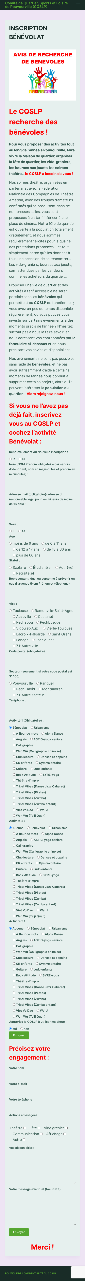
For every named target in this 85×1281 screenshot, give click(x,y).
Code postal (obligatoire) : (27, 651)
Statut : (14, 560)
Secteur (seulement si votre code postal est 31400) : (40, 673)
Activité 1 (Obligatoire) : (26, 720)
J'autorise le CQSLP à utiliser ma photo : (37, 1022)
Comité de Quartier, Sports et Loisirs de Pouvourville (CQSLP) (36, 5)
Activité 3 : (17, 921)
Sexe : (13, 524)
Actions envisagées (23, 1115)
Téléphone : (17, 700)
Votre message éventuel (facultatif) (35, 1189)
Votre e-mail (18, 1084)
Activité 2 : (17, 821)
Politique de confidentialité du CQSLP (30, 1273)
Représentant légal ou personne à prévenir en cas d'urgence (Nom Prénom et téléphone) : (42, 581)
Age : (12, 536)
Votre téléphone (20, 1099)
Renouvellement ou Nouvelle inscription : (38, 452)
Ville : (13, 604)
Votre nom (16, 1068)
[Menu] (78, 5)
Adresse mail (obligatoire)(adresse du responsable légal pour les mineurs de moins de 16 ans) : (41, 499)
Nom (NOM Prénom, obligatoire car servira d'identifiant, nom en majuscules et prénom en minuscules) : (42, 469)
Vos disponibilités (21, 1148)
